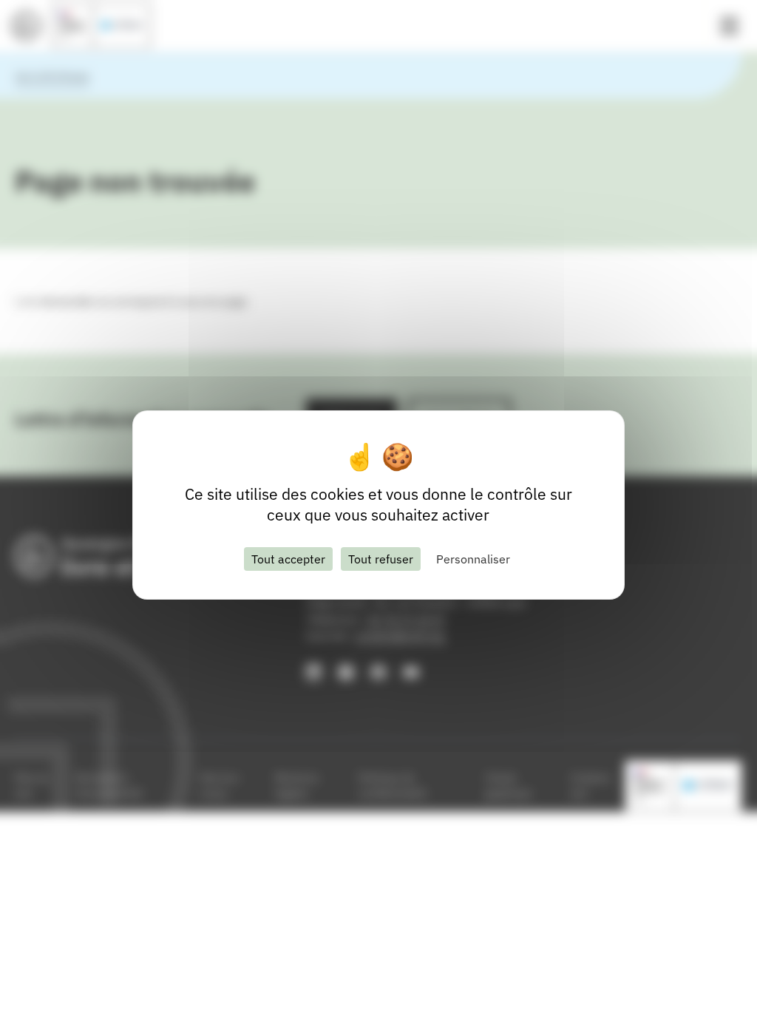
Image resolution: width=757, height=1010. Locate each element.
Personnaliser (473, 559)
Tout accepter (288, 559)
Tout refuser (380, 559)
